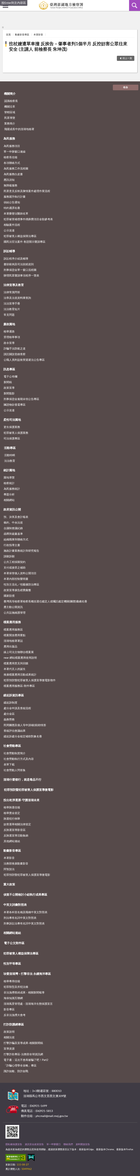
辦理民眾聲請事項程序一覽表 (21, 275)
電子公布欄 (10, 376)
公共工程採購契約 (15, 562)
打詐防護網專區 (13, 1024)
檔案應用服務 (12, 622)
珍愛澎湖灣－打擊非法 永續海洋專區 (27, 973)
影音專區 (9, 1009)
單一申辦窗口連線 (15, 151)
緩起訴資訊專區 (13, 695)
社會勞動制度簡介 (15, 753)
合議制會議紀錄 (13, 528)
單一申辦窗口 (53, 1144)
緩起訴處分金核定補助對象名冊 (23, 736)
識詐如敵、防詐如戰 (16, 1071)
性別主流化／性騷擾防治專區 (21, 584)
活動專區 (10, 447)
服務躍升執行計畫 (15, 196)
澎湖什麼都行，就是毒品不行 (22, 779)
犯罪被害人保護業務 (16, 433)
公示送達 (9, 230)
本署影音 (38, 35)
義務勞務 (9, 719)
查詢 (134, 5)
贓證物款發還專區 (15, 404)
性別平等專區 (12, 963)
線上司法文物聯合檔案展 (19, 652)
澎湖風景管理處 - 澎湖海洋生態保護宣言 (28, 1004)
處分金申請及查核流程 (17, 708)
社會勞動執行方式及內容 (19, 759)
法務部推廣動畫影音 (16, 863)
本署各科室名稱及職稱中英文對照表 (25, 912)
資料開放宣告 (83, 1144)
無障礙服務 (10, 185)
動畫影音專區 (22, 35)
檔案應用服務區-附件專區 (19, 686)
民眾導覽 (9, 118)
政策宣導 (9, 388)
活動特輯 (9, 455)
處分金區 (9, 714)
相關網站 (9, 500)
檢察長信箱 (10, 157)
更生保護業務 (12, 427)
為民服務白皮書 (13, 174)
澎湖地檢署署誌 (13, 641)
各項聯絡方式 (12, 163)
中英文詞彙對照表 (15, 904)
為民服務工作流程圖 (16, 168)
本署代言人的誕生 (15, 669)
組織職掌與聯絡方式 (16, 539)
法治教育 (9, 461)
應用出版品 (10, 646)
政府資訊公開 (12, 509)
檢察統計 (9, 483)
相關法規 (9, 1037)
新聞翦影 (9, 393)
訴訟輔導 (9, 251)
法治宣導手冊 (12, 303)
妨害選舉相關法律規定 (17, 824)
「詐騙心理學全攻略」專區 (20, 1065)
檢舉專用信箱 (12, 981)
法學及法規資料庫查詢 (17, 298)
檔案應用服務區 (13, 629)
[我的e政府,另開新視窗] (31, 1158)
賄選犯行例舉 (12, 818)
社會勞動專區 (12, 745)
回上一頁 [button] (127, 58)
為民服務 (9, 138)
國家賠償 (9, 596)
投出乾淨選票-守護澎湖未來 (21, 800)
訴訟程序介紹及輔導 (16, 258)
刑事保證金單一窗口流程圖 (20, 270)
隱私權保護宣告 (13, 1144)
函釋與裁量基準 (13, 534)
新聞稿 (8, 382)
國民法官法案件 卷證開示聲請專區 (24, 242)
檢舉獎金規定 (12, 813)
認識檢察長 (11, 101)
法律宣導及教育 (13, 285)
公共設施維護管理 (15, 612)
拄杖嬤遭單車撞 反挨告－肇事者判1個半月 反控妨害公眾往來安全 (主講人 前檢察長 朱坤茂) (68, 47)
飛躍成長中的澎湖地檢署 (19, 129)
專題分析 (9, 494)
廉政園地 (9, 324)
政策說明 (9, 1031)
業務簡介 (9, 123)
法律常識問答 (12, 292)
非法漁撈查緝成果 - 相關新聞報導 (24, 992)
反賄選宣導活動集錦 (16, 835)
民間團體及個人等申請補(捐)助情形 (25, 725)
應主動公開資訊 (13, 607)
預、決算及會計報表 (16, 517)
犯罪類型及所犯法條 (16, 987)
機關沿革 (9, 106)
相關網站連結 (12, 932)
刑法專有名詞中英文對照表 (20, 918)
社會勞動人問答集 (15, 770)
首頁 (8, 35)
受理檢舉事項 (12, 337)
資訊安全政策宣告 (34, 1144)
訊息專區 (9, 369)
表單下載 (9, 764)
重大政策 (9, 884)
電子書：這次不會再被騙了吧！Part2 (26, 1060)
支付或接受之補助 (15, 567)
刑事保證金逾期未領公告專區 (21, 399)
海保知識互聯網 (13, 998)
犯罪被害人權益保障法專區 (20, 236)
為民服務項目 (12, 146)
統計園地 (9, 470)
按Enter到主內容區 (13, 2)
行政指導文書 (12, 545)
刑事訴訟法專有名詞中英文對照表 (24, 923)
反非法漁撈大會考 (15, 1015)
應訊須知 (9, 180)
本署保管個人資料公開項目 (20, 573)
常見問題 (9, 315)
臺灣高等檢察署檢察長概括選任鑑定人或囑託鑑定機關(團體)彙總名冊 (45, 601)
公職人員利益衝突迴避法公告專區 (24, 360)
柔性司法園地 (12, 419)
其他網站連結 (12, 841)
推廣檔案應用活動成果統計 (20, 674)
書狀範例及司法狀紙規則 (19, 264)
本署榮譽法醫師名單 (16, 213)
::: (3, 27)
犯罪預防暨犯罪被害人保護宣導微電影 (29, 789)
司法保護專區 (12, 438)
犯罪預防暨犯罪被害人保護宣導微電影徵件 (30, 680)
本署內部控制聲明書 (16, 579)
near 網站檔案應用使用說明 (20, 657)
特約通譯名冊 (12, 208)
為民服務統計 (12, 489)
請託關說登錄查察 (15, 354)
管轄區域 (9, 112)
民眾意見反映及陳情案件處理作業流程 (27, 191)
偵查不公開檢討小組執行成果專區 (25, 894)
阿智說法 (9, 869)
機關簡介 (10, 93)
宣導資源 (9, 1048)
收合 (125, 87)
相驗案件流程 (12, 225)
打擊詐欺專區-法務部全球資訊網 (23, 1054)
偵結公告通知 (12, 202)
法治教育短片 (12, 309)
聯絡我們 (68, 1144)
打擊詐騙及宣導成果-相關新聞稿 (23, 1043)
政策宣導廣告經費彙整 (17, 590)
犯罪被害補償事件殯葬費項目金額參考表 (28, 219)
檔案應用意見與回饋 (16, 663)
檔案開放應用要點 (15, 635)
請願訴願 (9, 556)
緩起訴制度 (10, 702)
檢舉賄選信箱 (12, 807)
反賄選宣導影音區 (15, 830)
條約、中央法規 (13, 522)
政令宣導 (9, 343)
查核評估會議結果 (15, 731)
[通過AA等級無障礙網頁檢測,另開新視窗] (15, 1158)
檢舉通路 (9, 331)
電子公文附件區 (14, 943)
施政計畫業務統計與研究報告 (21, 550)
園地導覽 (9, 477)
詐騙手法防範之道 (15, 348)
